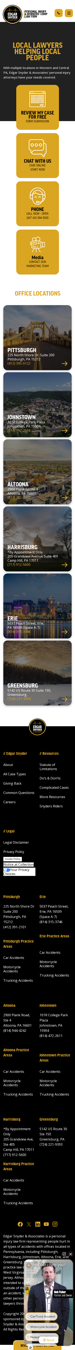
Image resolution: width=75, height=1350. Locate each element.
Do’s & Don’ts (50, 778)
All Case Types (14, 774)
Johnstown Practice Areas (55, 1058)
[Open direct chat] (64, 1254)
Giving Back (12, 783)
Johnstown (48, 1006)
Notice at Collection (18, 864)
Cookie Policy (12, 858)
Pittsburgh (11, 897)
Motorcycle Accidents (12, 969)
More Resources (52, 797)
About (8, 764)
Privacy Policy (13, 851)
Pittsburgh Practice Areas (18, 944)
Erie (43, 897)
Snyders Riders (51, 806)
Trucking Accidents (18, 980)
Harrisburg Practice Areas (18, 1166)
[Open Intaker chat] (30, 1348)
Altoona (9, 1006)
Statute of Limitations (48, 766)
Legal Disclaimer (16, 842)
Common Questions (18, 792)
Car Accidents (13, 957)
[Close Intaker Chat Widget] (71, 1254)
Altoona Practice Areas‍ (16, 1052)
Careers (9, 802)
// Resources (49, 754)
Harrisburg (11, 1120)
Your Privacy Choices (16, 871)
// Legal (9, 831)
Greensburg (49, 1120)
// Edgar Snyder (15, 754)
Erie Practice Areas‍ (54, 936)
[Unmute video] (48, 1295)
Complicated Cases (54, 787)
